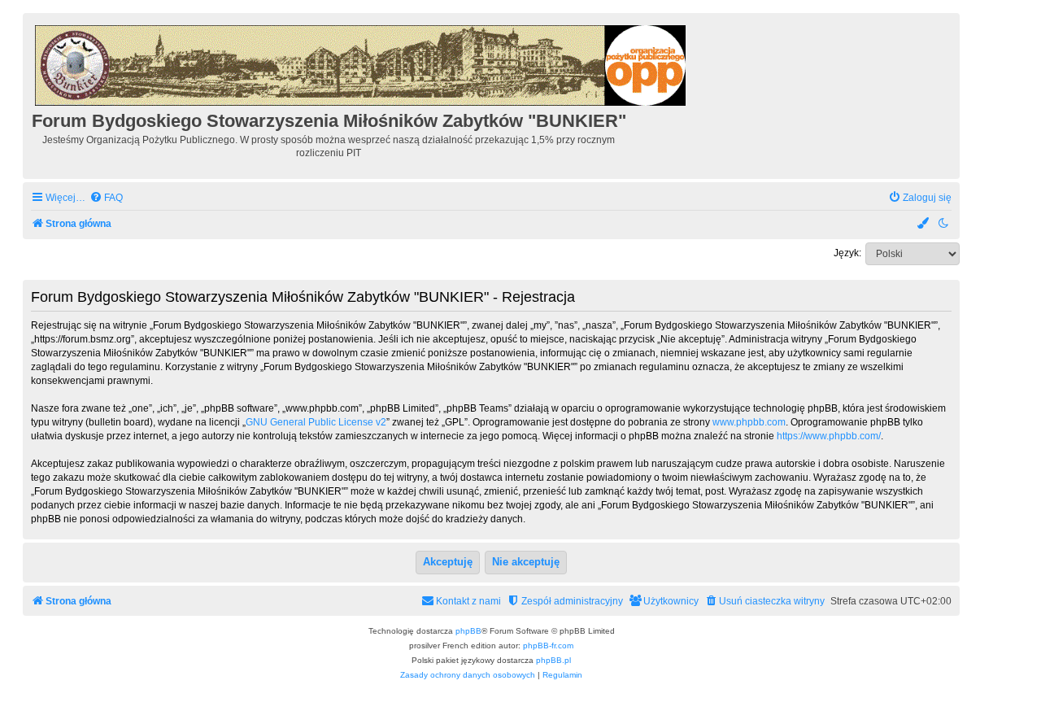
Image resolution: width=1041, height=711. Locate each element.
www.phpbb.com (749, 422)
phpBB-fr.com (548, 645)
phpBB (468, 630)
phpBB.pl (553, 660)
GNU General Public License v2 (316, 422)
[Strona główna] (361, 63)
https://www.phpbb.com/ (829, 436)
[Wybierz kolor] (924, 224)
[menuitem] (106, 198)
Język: (847, 253)
